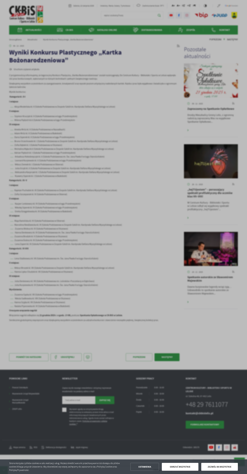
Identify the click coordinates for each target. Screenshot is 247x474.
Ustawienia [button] (144, 466)
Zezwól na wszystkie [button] (219, 466)
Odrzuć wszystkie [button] (180, 466)
